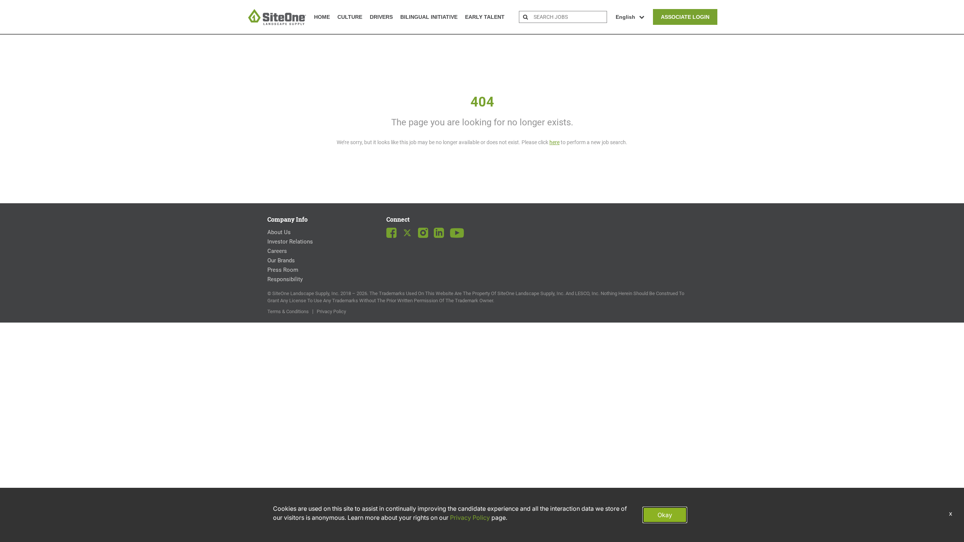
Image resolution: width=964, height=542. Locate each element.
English (625, 17)
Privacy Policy (331, 311)
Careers (277, 251)
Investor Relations (290, 241)
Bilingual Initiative (429, 17)
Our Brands (281, 260)
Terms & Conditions (288, 311)
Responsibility (285, 279)
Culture (349, 17)
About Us (279, 232)
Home (322, 17)
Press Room (282, 269)
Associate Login (685, 17)
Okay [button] (664, 515)
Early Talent (485, 17)
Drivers (381, 17)
